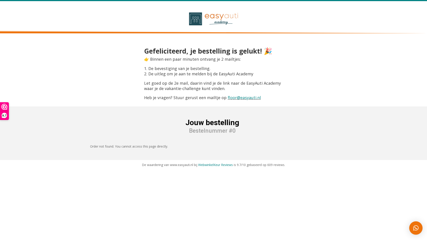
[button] (416, 228)
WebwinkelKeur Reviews (215, 165)
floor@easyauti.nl (244, 97)
